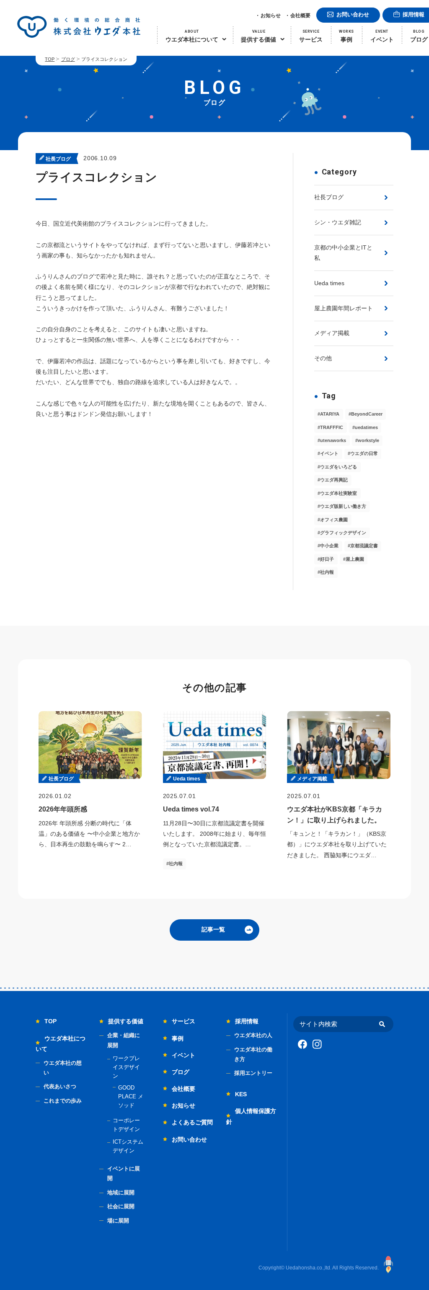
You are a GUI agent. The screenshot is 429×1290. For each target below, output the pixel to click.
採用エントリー (253, 1073)
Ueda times (329, 283)
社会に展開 (120, 1206)
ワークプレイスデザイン (126, 1067)
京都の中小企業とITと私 (343, 252)
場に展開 (118, 1220)
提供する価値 (125, 1021)
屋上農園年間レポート (343, 308)
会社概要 (300, 15)
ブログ (68, 59)
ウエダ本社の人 (253, 1035)
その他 (323, 358)
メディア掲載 (331, 333)
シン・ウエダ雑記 (337, 222)
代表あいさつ (60, 1086)
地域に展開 (120, 1192)
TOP (49, 59)
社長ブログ (329, 197)
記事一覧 (213, 929)
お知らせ (271, 15)
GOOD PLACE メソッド (130, 1096)
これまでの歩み (63, 1101)
